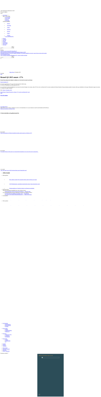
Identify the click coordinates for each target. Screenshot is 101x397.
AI (5, 341)
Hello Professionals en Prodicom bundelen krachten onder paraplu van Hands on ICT (16, 133)
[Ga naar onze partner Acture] (15, 199)
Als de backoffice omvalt (5, 54)
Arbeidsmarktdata (8, 330)
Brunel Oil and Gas (10, 92)
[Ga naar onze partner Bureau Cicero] (44, 199)
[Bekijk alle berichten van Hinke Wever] (4, 72)
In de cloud (5, 338)
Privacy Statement (6, 351)
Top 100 (4, 40)
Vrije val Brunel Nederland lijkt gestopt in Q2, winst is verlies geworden (13, 55)
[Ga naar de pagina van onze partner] (10, 212)
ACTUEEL (5, 15)
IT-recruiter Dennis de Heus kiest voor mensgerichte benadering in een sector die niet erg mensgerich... (19, 151)
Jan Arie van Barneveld (22, 92)
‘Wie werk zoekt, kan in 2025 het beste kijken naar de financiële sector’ (13, 170)
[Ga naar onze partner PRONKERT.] (23, 205)
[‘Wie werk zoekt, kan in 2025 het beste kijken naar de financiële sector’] (50, 160)
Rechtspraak (7, 336)
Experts (4, 41)
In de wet (4, 333)
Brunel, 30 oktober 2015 (7, 90)
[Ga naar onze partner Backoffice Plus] (7, 199)
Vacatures (4, 345)
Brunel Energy (3, 92)
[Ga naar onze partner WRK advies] (87, 205)
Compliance (7, 335)
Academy (4, 39)
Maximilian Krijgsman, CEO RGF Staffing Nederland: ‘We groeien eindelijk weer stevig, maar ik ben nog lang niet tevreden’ (23, 53)
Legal (29, 92)
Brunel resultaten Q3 (4, 82)
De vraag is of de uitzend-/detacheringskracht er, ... (18, 194)
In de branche (5, 323)
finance (15, 92)
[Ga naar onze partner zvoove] (54, 199)
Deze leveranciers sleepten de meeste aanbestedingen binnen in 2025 (13, 52)
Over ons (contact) (6, 348)
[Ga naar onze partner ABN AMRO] (63, 205)
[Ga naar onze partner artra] (47, 205)
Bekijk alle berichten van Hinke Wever (7, 108)
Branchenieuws (8, 325)
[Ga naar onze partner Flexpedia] (38, 199)
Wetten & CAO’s (8, 334)
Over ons (4, 44)
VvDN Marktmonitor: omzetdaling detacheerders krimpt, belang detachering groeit (24, 183)
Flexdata (6, 326)
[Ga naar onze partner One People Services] (30, 199)
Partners (4, 38)
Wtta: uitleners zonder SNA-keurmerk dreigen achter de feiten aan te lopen (23, 179)
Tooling (6, 339)
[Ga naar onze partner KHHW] (48, 199)
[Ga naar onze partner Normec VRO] (31, 205)
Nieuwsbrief (5, 43)
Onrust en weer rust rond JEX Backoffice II (8, 51)
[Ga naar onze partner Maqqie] (39, 205)
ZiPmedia (4, 350)
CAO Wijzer (5, 42)
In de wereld (5, 328)
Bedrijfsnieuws (8, 324)
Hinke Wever (11, 72)
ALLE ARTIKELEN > (9, 36)
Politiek (6, 329)
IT (17, 92)
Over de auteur (4, 95)
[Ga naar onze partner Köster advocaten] (71, 205)
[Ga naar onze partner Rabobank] (55, 205)
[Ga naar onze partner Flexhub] (7, 205)
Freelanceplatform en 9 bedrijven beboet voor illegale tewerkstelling (21, 188)
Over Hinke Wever (3, 106)
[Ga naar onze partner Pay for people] (79, 205)
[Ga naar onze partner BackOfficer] (22, 199)
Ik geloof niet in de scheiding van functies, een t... (17, 193)
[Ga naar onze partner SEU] (15, 205)
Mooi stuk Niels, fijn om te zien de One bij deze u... (17, 191)
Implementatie (7, 340)
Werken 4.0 (7, 331)
